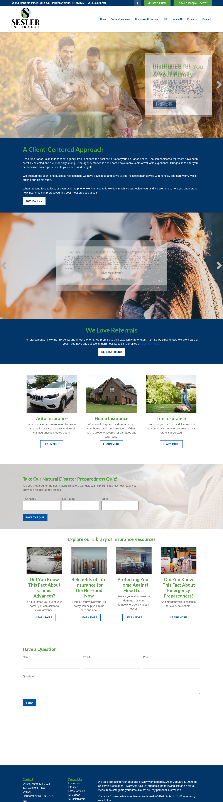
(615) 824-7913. (150, 343)
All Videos (74, 795)
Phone (147, 657)
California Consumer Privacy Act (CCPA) (122, 785)
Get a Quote (159, 3)
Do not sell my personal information (159, 790)
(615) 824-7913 (98, 3)
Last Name (68, 498)
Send (29, 702)
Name (26, 657)
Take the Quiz (35, 517)
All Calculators (76, 798)
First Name (29, 498)
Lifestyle (73, 787)
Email (104, 498)
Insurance (74, 783)
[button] (103, 19)
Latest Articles (76, 791)
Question (28, 676)
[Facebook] (137, 3)
